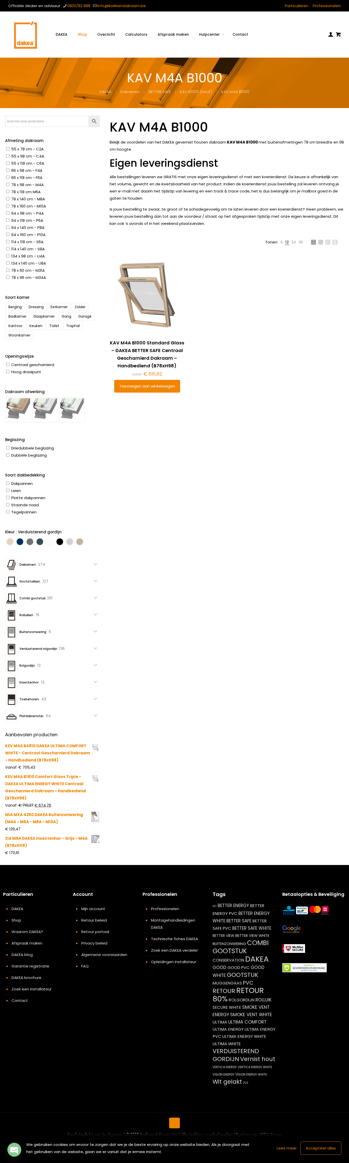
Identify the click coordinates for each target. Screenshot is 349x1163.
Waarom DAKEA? (27, 931)
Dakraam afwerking (25, 391)
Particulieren (296, 5)
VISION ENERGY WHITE (251, 1074)
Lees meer (287, 1148)
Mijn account (93, 908)
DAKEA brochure (26, 977)
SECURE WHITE (227, 1007)
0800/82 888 (78, 5)
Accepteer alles (321, 1148)
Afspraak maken (26, 943)
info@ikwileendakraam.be (121, 5)
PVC (248, 982)
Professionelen (327, 5)
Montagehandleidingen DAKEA (173, 924)
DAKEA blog (22, 954)
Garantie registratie (30, 966)
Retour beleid (94, 920)
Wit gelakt (227, 1082)
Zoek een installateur (31, 989)
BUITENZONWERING (229, 943)
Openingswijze (19, 356)
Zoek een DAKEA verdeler (174, 950)
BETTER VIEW (223, 935)
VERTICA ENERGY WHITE (255, 1067)
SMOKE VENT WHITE (251, 1014)
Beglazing (15, 439)
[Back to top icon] (174, 1123)
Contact (19, 1000)
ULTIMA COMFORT (247, 1022)
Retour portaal (95, 931)
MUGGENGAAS (227, 983)
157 (215, 906)
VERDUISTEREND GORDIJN (236, 1055)
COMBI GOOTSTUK (241, 946)
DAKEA (105, 91)
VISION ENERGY (223, 1074)
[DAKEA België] (25, 34)
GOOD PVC (238, 968)
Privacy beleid (94, 943)
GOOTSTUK (242, 975)
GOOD (219, 967)
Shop (16, 920)
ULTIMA (220, 1022)
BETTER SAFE (160, 91)
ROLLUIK (263, 1000)
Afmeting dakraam (24, 140)
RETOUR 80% (238, 994)
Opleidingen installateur (173, 961)
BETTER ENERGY (233, 905)
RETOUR (224, 991)
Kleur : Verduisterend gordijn (33, 532)
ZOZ (245, 1083)
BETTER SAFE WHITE (251, 928)
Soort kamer (17, 297)
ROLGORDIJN (241, 1000)
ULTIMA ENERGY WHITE (244, 1036)
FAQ (85, 966)
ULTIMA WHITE (227, 1044)
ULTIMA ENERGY (228, 1029)
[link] (281, 242)
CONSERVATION (228, 960)
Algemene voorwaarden (104, 954)
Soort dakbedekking (25, 475)
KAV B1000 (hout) (196, 91)
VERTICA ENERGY (225, 1067)
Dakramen (130, 91)
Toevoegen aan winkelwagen (147, 386)
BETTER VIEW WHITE (252, 935)
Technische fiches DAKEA (174, 938)
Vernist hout (257, 1059)
